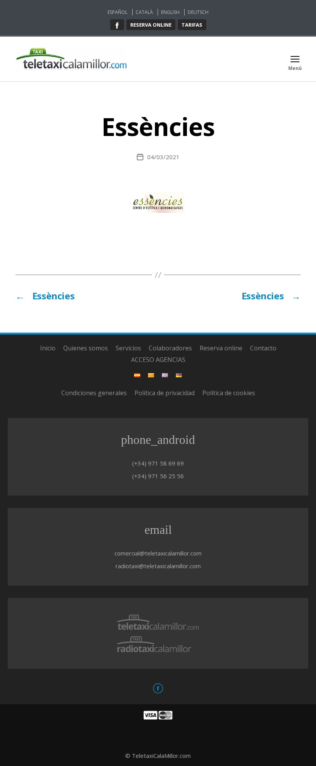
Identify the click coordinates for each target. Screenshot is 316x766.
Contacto (263, 348)
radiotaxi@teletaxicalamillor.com (158, 566)
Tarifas (192, 24)
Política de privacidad (164, 393)
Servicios (128, 348)
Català (144, 12)
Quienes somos (85, 348)
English (170, 12)
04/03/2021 (163, 157)
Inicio (47, 348)
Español (118, 12)
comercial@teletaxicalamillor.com (158, 553)
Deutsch (198, 12)
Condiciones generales (94, 393)
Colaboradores (170, 348)
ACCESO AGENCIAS (158, 359)
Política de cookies (228, 393)
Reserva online (150, 24)
